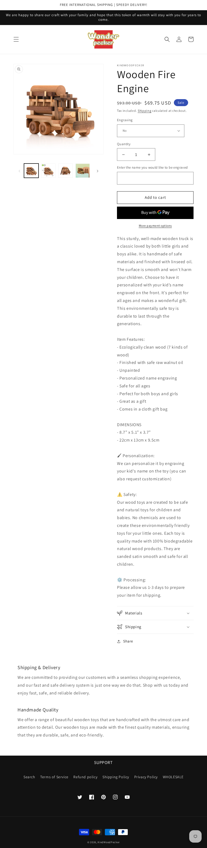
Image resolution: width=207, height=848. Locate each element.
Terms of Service (54, 776)
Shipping (144, 111)
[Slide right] (98, 170)
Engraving (125, 120)
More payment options (155, 226)
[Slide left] (19, 170)
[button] (16, 39)
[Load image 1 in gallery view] (31, 171)
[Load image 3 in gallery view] (65, 171)
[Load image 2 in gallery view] (48, 171)
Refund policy (85, 776)
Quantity (123, 144)
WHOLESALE (173, 776)
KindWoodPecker (109, 842)
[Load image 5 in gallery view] (82, 171)
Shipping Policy (115, 776)
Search (29, 776)
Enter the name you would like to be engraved (152, 167)
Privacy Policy (146, 776)
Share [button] (128, 641)
